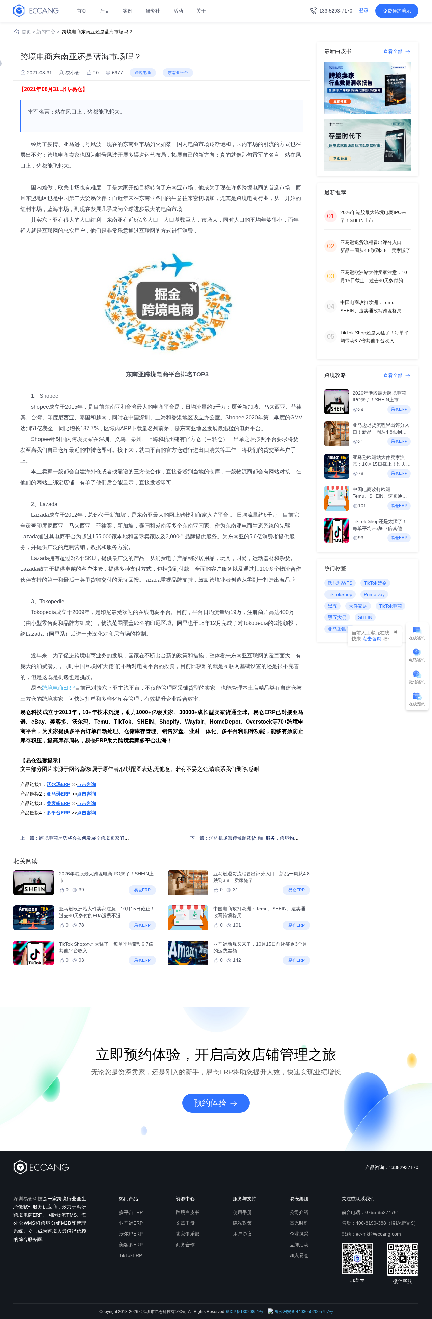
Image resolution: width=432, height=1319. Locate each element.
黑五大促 (337, 617)
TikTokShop (340, 594)
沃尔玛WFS (340, 583)
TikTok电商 (390, 606)
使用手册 (242, 1212)
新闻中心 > (47, 31)
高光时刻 (299, 1223)
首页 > (28, 31)
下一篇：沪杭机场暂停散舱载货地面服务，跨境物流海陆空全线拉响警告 (265, 838)
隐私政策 (242, 1223)
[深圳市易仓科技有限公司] (36, 10)
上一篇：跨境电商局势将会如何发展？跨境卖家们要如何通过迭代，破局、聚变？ (105, 838)
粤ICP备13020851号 (244, 1311)
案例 (127, 11)
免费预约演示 (397, 11)
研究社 (153, 11)
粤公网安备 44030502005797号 (304, 1311)
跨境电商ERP (58, 688)
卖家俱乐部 (187, 1234)
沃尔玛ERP (131, 1234)
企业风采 (299, 1234)
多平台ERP (131, 1212)
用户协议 (242, 1234)
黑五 (332, 606)
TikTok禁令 (375, 583)
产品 (104, 11)
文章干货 (185, 1223)
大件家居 (358, 606)
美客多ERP (131, 1244)
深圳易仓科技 (28, 1198)
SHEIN (365, 617)
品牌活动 (299, 1244)
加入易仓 (299, 1255)
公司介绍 (299, 1212)
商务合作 (185, 1244)
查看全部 (393, 51)
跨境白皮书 (187, 1212)
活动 (178, 11)
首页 (81, 11)
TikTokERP (130, 1255)
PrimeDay (374, 594)
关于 (201, 11)
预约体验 (210, 1102)
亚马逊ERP (131, 1223)
